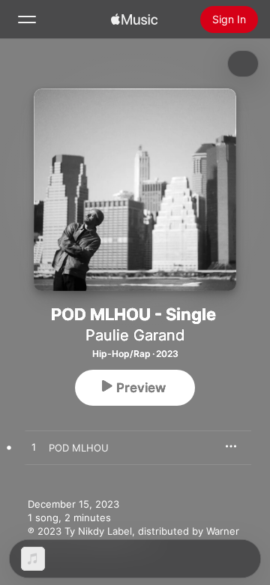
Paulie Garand (135, 335)
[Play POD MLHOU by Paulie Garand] (34, 447)
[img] (134, 19)
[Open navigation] (27, 19)
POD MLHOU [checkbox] (79, 448)
